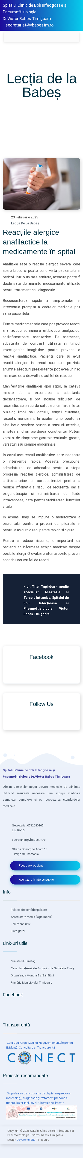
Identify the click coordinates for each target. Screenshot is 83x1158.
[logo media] (43, 917)
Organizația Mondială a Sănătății (32, 975)
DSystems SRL (26, 1139)
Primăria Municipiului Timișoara (31, 982)
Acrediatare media (22, 917)
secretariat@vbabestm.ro (29, 25)
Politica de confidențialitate (28, 909)
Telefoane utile (20, 924)
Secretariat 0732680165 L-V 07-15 (27, 828)
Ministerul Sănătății (23, 961)
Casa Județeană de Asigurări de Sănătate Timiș (42, 968)
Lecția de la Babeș (25, 223)
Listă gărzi (17, 931)
